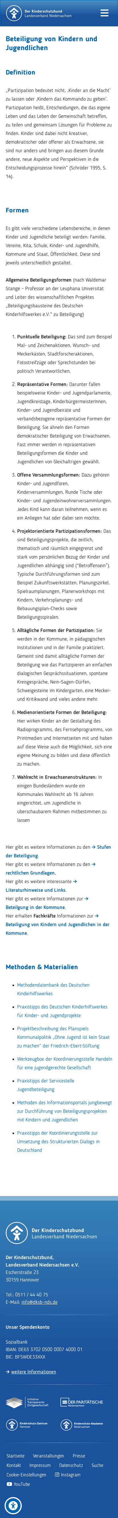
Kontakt (14, 1465)
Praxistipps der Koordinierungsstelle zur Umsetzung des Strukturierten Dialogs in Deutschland (58, 1142)
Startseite (15, 1456)
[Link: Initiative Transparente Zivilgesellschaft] (27, 1402)
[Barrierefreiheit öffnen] (13, 1505)
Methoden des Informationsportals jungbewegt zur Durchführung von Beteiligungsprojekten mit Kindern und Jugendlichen (64, 1111)
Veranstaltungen (48, 1456)
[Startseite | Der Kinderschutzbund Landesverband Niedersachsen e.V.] (39, 13)
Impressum (40, 1465)
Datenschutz (71, 1465)
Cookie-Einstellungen (26, 1475)
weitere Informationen (33, 1372)
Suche (97, 1465)
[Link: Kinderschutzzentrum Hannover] (27, 1424)
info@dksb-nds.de (39, 1302)
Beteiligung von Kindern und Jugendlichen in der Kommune (57, 929)
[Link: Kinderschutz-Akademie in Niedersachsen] (81, 1424)
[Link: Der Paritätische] (81, 1402)
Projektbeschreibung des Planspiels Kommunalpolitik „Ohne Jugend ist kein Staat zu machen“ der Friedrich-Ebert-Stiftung (63, 1037)
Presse (79, 1456)
